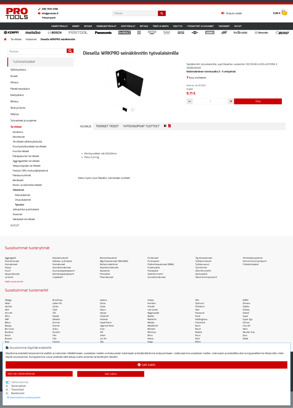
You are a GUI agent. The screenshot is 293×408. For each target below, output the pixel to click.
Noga (150, 341)
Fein (54, 335)
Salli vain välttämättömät (21, 373)
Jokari (102, 335)
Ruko (197, 338)
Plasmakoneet (106, 277)
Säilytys (177, 26)
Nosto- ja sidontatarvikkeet (27, 185)
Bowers (8, 338)
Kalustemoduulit (60, 258)
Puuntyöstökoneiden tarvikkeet (29, 146)
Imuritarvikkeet (21, 151)
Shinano (246, 303)
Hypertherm (106, 322)
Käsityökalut (128, 26)
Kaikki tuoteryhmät (14, 281)
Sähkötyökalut (59, 26)
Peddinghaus (201, 319)
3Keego (8, 300)
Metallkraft (153, 325)
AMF (7, 319)
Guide (102, 306)
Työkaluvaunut (202, 264)
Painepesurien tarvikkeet (26, 156)
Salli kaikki (148, 365)
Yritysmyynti (48, 17)
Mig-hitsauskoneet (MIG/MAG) (114, 261)
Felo (54, 338)
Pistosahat (105, 274)
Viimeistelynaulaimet (252, 258)
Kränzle (151, 306)
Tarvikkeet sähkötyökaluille (27, 141)
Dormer (56, 322)
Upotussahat (201, 274)
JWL (102, 341)
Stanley (246, 309)
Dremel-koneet (12, 261)
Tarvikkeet (224, 26)
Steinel (246, 312)
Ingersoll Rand (107, 325)
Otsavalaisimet (23, 199)
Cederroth (57, 303)
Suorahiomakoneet (157, 277)
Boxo (7, 341)
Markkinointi (17, 393)
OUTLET (238, 26)
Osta (257, 101)
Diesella (56, 319)
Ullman (246, 322)
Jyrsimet (9, 277)
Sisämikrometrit (155, 274)
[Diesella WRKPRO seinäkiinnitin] (129, 82)
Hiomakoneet (11, 264)
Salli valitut (111, 373)
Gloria (102, 303)
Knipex (151, 300)
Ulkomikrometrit (203, 270)
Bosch (8, 335)
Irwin (102, 329)
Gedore (103, 300)
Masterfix (152, 319)
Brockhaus (57, 300)
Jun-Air (103, 338)
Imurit (8, 270)
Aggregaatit (10, 258)
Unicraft (246, 325)
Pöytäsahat (153, 270)
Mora (150, 335)
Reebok (198, 332)
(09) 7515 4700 (50, 9)
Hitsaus (88, 26)
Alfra (7, 316)
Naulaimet (105, 270)
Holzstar (104, 319)
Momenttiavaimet (108, 258)
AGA (7, 309)
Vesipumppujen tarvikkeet (26, 165)
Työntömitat (201, 267)
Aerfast (8, 306)
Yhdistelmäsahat (251, 264)
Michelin (151, 329)
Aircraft (8, 312)
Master (151, 316)
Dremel (56, 325)
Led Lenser (153, 309)
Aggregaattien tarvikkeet (26, 161)
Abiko (7, 303)
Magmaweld (153, 312)
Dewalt (55, 316)
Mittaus (144, 26)
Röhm (198, 341)
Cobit (54, 309)
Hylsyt (8, 267)
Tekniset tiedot (107, 126)
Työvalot (19, 204)
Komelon (152, 303)
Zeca (245, 335)
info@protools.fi (50, 13)
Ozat (197, 309)
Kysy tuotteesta (197, 77)
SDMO (245, 300)
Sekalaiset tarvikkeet (24, 219)
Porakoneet (153, 258)
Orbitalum (200, 306)
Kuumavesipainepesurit (63, 270)
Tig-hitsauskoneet (203, 258)
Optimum (199, 303)
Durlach (56, 332)
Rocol (198, 335)
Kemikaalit (18, 180)
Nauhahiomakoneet (109, 267)
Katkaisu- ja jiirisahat (62, 261)
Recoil (198, 329)
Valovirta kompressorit (206, 277)
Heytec (103, 312)
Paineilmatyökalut (106, 26)
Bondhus (9, 332)
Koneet (76, 26)
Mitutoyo (152, 332)
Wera (245, 329)
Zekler (245, 338)
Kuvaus (85, 126)
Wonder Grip (249, 332)
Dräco (55, 329)
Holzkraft (104, 316)
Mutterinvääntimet (109, 264)
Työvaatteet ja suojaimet (200, 26)
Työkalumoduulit (203, 261)
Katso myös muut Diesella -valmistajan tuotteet (104, 178)
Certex (55, 306)
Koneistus (18, 132)
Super (245, 316)
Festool (56, 341)
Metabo (151, 322)
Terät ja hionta (161, 26)
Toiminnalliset (18, 386)
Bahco (8, 322)
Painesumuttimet (22, 175)
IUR (101, 332)
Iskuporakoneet (12, 274)
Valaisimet (31, 39)
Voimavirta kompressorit (255, 261)
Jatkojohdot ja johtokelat (26, 209)
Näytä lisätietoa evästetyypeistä (24, 397)
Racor (198, 325)
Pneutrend (200, 322)
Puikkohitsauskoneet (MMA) (161, 264)
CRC (54, 312)
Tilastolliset (17, 389)
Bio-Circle (9, 329)
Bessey (8, 325)
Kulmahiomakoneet (61, 267)
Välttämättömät (19, 382)
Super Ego (248, 319)
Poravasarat (153, 261)
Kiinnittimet (19, 136)
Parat (197, 316)
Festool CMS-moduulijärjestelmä (30, 170)
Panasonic (200, 312)
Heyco (103, 309)
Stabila (246, 306)
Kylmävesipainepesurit (63, 274)
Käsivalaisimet (22, 195)
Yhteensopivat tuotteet (141, 126)
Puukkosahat (154, 267)
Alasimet (17, 214)
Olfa (197, 300)
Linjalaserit (57, 277)
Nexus (151, 338)
